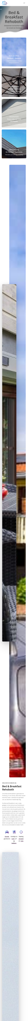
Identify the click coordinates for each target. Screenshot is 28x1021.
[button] (24, 3)
